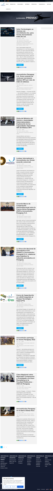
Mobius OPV (26, 85)
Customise (7, 486)
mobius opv (18, 89)
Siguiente (6, 447)
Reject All (13, 486)
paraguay (20, 45)
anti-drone (28, 42)
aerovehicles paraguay (21, 42)
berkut (19, 388)
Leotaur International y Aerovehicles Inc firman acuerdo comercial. (25, 160)
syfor (27, 45)
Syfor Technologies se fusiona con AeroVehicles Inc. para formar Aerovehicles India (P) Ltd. (25, 32)
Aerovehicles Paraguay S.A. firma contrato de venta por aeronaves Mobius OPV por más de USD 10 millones (25, 78)
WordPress (15, 489)
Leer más (20, 64)
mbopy (28, 345)
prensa (24, 45)
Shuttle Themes (6, 489)
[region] (13, 483)
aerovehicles (21, 41)
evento (19, 131)
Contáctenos (43, 489)
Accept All (20, 486)
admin (23, 38)
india (17, 45)
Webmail (38, 489)
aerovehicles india (27, 41)
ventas (29, 89)
